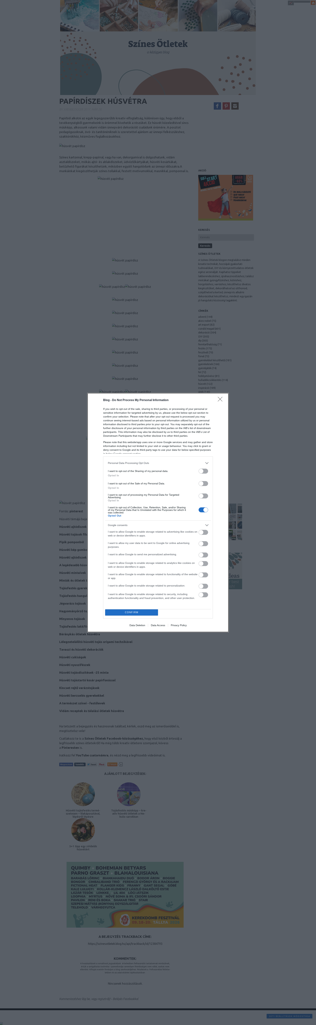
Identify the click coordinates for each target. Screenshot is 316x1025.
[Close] (221, 400)
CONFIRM (131, 612)
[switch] (203, 471)
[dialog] (158, 512)
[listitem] (158, 463)
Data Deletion (137, 625)
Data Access (158, 625)
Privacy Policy (179, 625)
